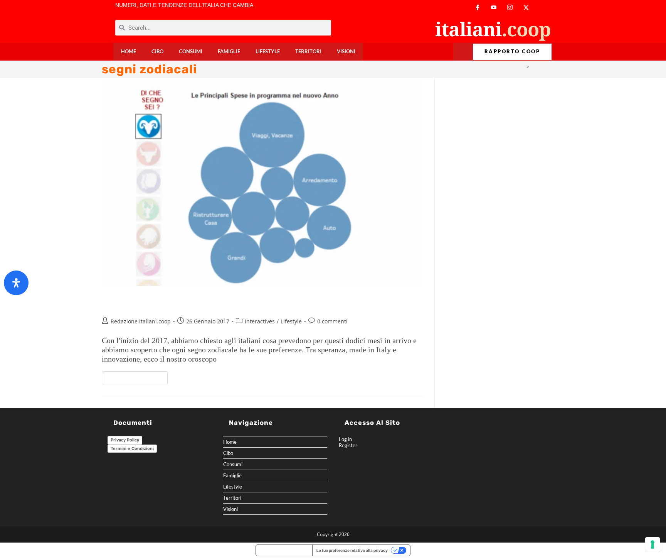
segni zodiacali (547, 66)
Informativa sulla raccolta (284, 550)
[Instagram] (510, 7)
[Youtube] (493, 7)
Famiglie (229, 51)
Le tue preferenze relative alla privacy (352, 550)
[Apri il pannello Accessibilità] (16, 283)
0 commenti (332, 321)
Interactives (260, 321)
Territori (308, 51)
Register (348, 445)
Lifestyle (268, 51)
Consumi (190, 51)
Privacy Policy (125, 440)
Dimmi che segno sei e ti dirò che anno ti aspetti (214, 302)
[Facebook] (477, 7)
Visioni (346, 51)
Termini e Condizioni (132, 448)
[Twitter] (526, 7)
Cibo (157, 51)
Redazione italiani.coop (141, 321)
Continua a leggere (138, 375)
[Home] (521, 66)
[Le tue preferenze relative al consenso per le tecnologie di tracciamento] (652, 544)
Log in (345, 439)
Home (128, 51)
